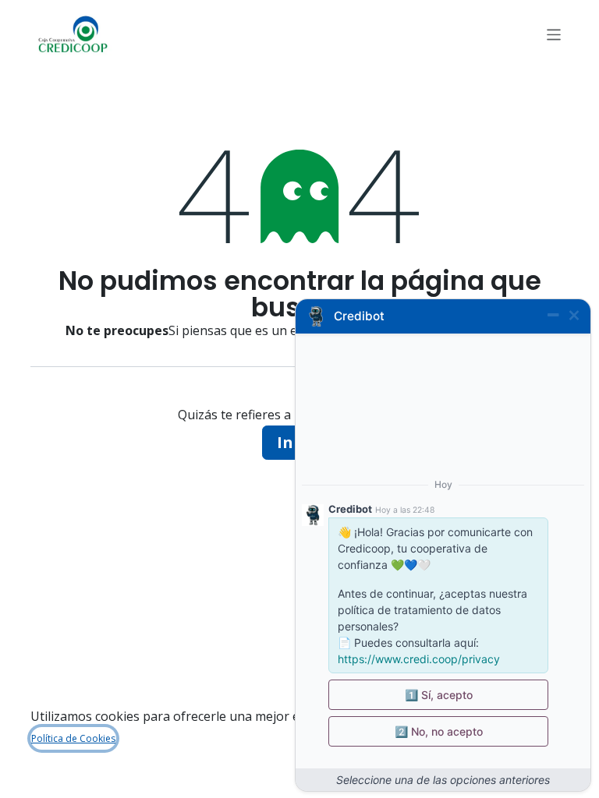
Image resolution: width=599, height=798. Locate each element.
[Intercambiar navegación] (554, 34)
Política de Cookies (73, 738)
